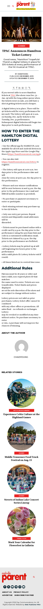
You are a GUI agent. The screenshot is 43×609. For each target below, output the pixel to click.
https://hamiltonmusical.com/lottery (19, 162)
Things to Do (21, 538)
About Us (7, 592)
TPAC (13, 95)
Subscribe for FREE (24, 595)
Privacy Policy (21, 592)
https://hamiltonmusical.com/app (24, 154)
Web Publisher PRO (32, 604)
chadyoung (21, 357)
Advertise (7, 595)
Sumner (21, 46)
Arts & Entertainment (21, 410)
